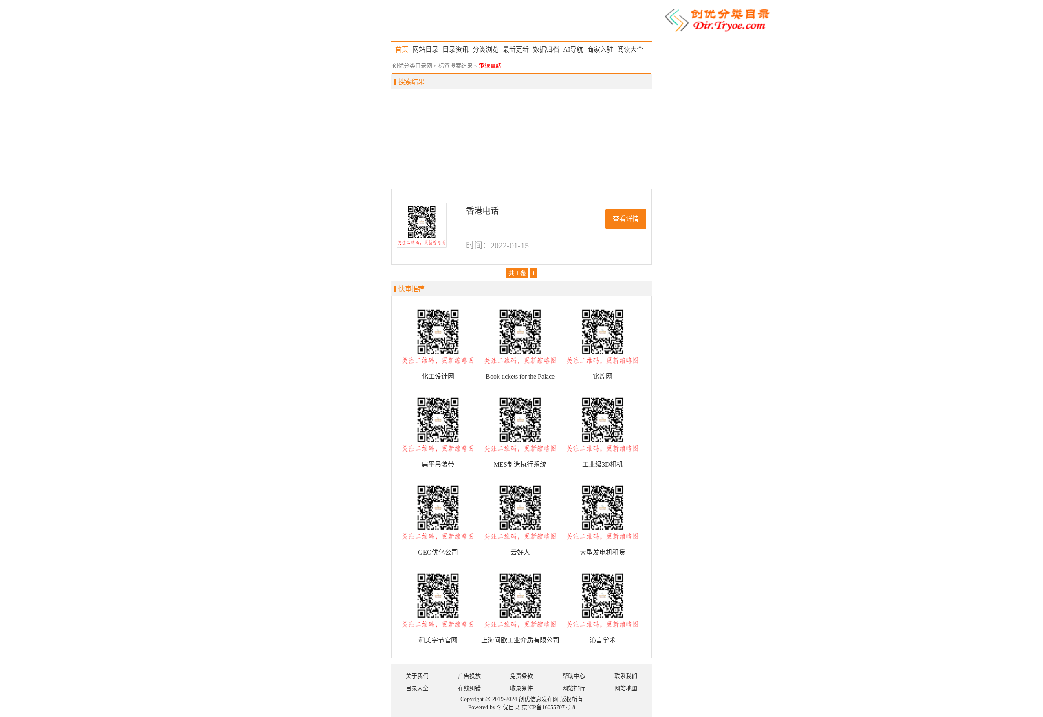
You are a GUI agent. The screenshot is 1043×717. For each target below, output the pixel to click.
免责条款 (521, 676)
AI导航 (573, 49)
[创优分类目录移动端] (717, 19)
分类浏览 (486, 49)
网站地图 (625, 688)
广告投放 (469, 676)
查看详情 (626, 218)
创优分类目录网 (412, 66)
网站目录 (425, 49)
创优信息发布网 (539, 699)
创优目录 (508, 707)
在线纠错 (469, 688)
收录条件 (521, 688)
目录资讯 (455, 49)
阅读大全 (630, 49)
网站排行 (573, 688)
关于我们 (417, 676)
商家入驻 (600, 49)
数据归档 (546, 49)
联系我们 (625, 676)
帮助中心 (573, 676)
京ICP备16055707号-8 (548, 707)
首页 (401, 49)
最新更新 (516, 49)
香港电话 (482, 210)
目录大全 (417, 688)
